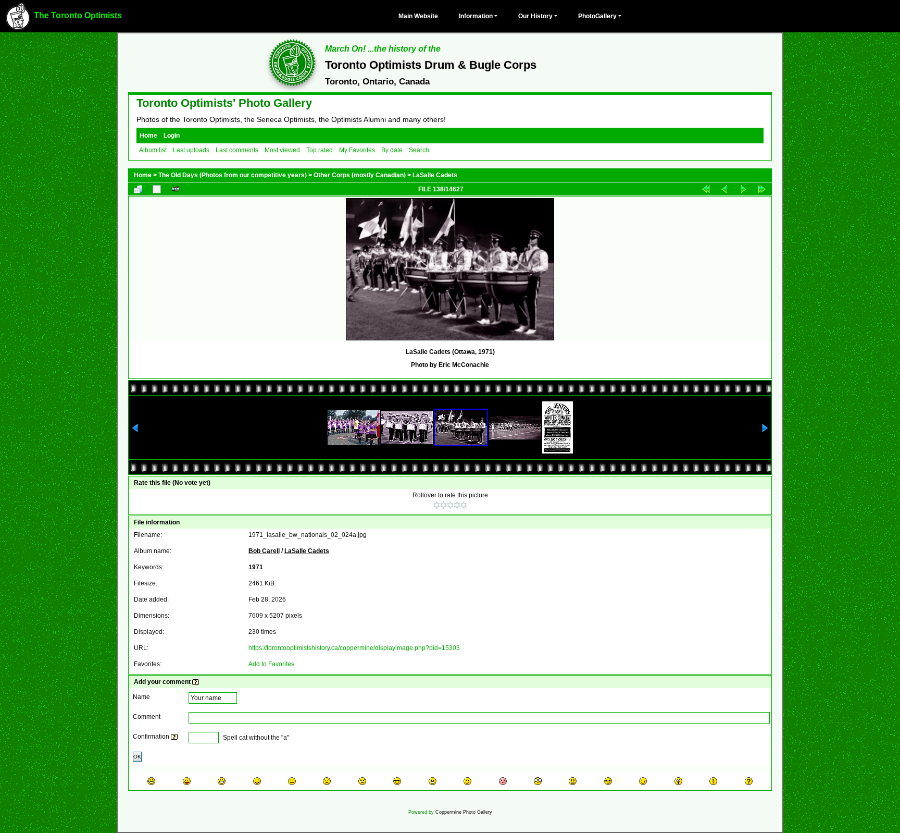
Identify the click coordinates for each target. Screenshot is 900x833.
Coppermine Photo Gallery (463, 812)
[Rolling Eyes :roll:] (608, 781)
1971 (255, 567)
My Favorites (357, 150)
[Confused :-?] (467, 781)
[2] (443, 505)
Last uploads (191, 150)
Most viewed (282, 150)
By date (392, 150)
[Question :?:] (749, 781)
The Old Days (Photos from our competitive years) (232, 175)
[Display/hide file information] (156, 189)
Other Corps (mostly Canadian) (360, 175)
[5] (463, 505)
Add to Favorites (271, 664)
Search (419, 150)
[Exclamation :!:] (713, 781)
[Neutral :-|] (292, 781)
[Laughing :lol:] (151, 781)
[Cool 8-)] (397, 781)
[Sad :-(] (327, 781)
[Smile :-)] (257, 781)
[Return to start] (705, 189)
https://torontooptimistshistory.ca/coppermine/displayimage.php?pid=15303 (354, 648)
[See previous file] (724, 189)
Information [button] (476, 16)
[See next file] (743, 189)
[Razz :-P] (187, 781)
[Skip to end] (762, 189)
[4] (457, 505)
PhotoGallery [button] (597, 16)
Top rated (319, 150)
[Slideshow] (175, 189)
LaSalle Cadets (435, 175)
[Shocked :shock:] (538, 781)
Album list (153, 150)
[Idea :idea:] (678, 781)
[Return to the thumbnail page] (138, 189)
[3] (450, 505)
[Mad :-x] (573, 781)
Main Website (418, 16)
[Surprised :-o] (432, 781)
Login (172, 135)
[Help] (195, 681)
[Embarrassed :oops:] (503, 781)
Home (148, 135)
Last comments (237, 150)
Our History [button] (535, 16)
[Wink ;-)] (643, 781)
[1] (436, 505)
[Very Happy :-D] (222, 781)
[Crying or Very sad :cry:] (362, 781)
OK (137, 757)
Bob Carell (264, 551)
